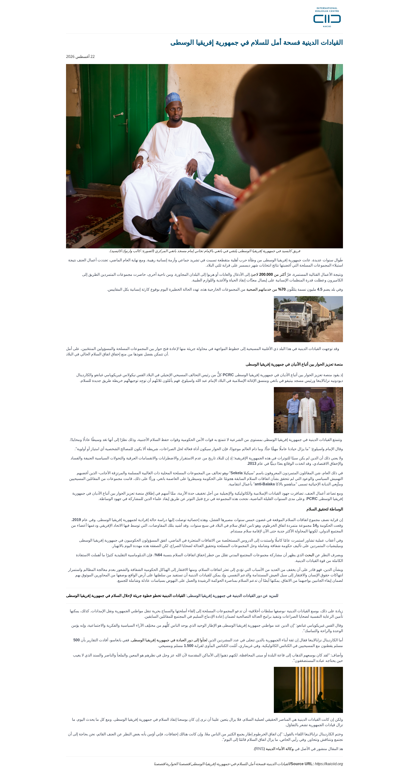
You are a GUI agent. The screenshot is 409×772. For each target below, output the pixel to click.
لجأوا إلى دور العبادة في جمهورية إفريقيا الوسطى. (168, 640)
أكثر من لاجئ (268, 274)
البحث (309, 555)
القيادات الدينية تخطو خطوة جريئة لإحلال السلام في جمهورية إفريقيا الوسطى (126, 596)
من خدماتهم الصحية (266, 289)
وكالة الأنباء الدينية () (274, 749)
